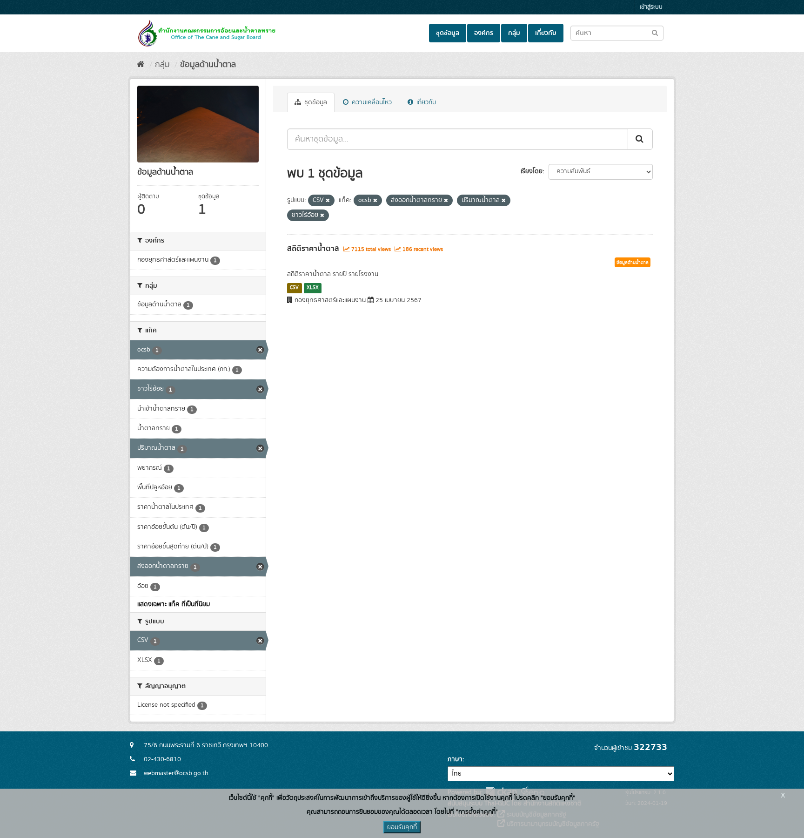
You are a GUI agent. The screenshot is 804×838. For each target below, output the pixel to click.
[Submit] (640, 139)
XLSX (313, 287)
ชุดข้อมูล (447, 33)
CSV (294, 287)
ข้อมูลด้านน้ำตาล (208, 65)
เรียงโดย (532, 171)
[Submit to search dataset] (655, 32)
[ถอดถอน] (328, 200)
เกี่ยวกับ (545, 33)
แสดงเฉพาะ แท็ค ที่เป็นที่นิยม (173, 604)
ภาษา (455, 759)
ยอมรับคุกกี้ (402, 827)
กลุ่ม (514, 33)
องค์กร (483, 33)
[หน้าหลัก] (141, 65)
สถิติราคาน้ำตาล (313, 249)
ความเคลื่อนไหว (371, 102)
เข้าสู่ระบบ (651, 7)
